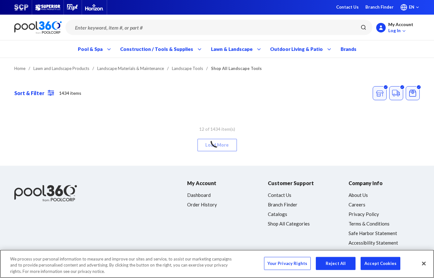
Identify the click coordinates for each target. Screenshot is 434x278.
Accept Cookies (380, 263)
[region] (217, 264)
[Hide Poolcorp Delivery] (396, 93)
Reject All (336, 263)
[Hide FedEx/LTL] (413, 93)
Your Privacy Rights (287, 263)
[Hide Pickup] (380, 93)
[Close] (424, 263)
